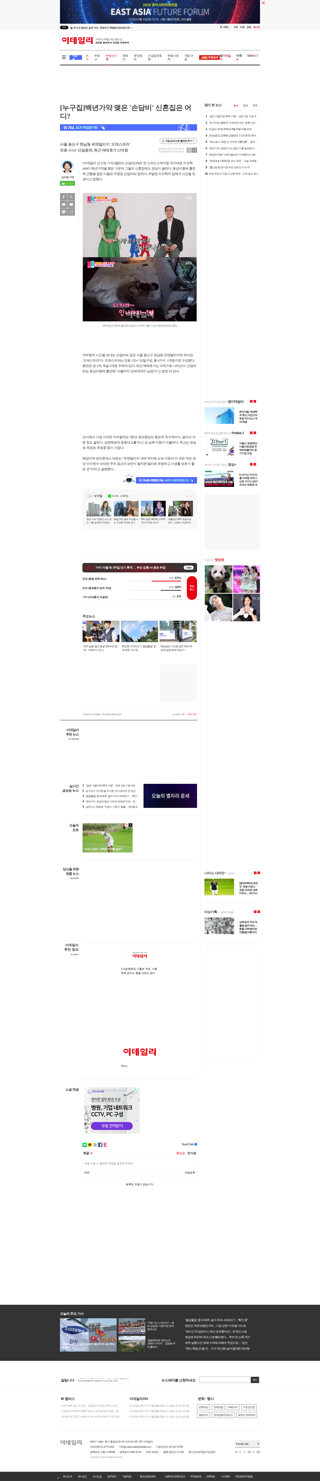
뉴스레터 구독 (178, 714)
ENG (226, 27)
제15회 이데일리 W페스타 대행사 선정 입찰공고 (103, 1380)
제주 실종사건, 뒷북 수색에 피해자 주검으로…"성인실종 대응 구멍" (224, 1342)
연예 (254, 105)
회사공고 (82, 1476)
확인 (255, 1379)
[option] (130, 27)
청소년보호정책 (147, 1476)
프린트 (71, 204)
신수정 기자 (67, 177)
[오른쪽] (130, 825)
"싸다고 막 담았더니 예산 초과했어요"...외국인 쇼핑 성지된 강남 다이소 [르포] (230, 1331)
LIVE (64, 27)
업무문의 (111, 1476)
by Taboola (74, 739)
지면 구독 (192, 714)
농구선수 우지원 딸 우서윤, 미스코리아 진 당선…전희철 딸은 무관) (119, 790)
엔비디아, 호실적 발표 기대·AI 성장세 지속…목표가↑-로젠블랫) (117, 801)
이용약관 (126, 1476)
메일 (63, 204)
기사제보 (225, 1476)
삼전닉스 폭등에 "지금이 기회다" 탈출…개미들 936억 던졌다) (116, 806)
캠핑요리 (203, 1414)
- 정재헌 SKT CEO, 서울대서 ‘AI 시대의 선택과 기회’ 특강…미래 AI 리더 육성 (91, 1416)
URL (71, 212)
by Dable (74, 878)
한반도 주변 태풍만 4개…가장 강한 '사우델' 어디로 (214, 1325)
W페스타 (233, 1407)
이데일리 (95, 40)
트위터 (71, 196)
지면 (242, 27)
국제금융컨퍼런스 (223, 1414)
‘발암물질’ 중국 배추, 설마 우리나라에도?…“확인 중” (215, 1320)
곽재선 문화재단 (246, 1414)
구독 (235, 27)
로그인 (256, 27)
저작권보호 (195, 1476)
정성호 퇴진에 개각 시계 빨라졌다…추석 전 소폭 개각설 (217, 1337)
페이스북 (63, 196)
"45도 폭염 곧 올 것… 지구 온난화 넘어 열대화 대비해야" (217, 1348)
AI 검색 (74, 57)
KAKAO (63, 212)
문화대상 (203, 1407)
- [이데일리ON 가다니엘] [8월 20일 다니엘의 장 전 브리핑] (159, 1416)
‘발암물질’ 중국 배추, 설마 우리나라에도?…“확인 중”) (111, 796)
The (252, 55)
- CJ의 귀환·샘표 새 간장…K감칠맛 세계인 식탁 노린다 (89, 1405)
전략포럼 (218, 1407)
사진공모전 (249, 1407)
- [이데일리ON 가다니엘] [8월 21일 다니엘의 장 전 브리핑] (159, 1411)
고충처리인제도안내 (175, 1476)
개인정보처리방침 (244, 1476)
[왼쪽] (127, 825)
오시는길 (97, 1476)
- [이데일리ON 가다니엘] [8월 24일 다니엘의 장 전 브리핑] (159, 1405)
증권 (245, 105)
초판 (249, 27)
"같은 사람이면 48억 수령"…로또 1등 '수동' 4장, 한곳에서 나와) (117, 785)
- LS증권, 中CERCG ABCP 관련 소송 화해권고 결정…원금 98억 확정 (91, 1411)
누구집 (98, 495)
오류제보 (210, 1476)
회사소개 (67, 1476)
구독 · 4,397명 (120, 495)
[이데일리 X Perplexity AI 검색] (128, 127)
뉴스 (236, 105)
